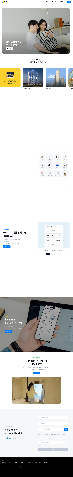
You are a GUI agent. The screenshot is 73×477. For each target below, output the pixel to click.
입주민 (51, 434)
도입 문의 (69, 1)
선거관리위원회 (46, 434)
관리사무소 (40, 434)
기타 (39, 436)
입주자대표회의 (56, 434)
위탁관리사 (63, 434)
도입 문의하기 (53, 449)
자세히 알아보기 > (7, 246)
